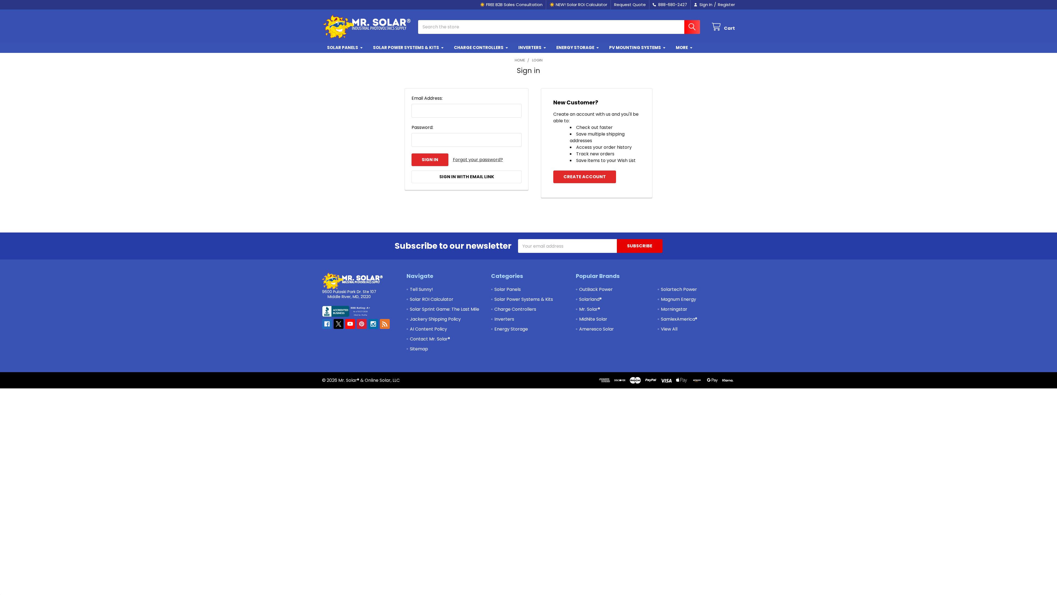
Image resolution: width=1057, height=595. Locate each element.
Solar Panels (342, 47)
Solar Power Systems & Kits (406, 47)
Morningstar (674, 309)
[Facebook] (327, 324)
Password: (422, 127)
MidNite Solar (593, 319)
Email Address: (427, 98)
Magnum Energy (678, 299)
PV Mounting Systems (635, 47)
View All (669, 329)
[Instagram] (373, 324)
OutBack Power (596, 289)
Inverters (529, 47)
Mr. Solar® (589, 309)
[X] (339, 324)
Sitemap (419, 349)
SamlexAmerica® (679, 319)
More (682, 47)
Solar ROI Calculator (431, 299)
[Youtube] (350, 324)
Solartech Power (679, 289)
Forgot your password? (478, 159)
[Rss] (385, 324)
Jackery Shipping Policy (435, 319)
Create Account (584, 177)
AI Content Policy (428, 329)
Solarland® (590, 299)
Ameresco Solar (596, 329)
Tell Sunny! (421, 289)
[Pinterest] (362, 324)
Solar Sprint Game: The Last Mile (444, 309)
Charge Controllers (478, 47)
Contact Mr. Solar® (430, 339)
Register (726, 4)
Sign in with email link (466, 177)
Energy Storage (575, 47)
